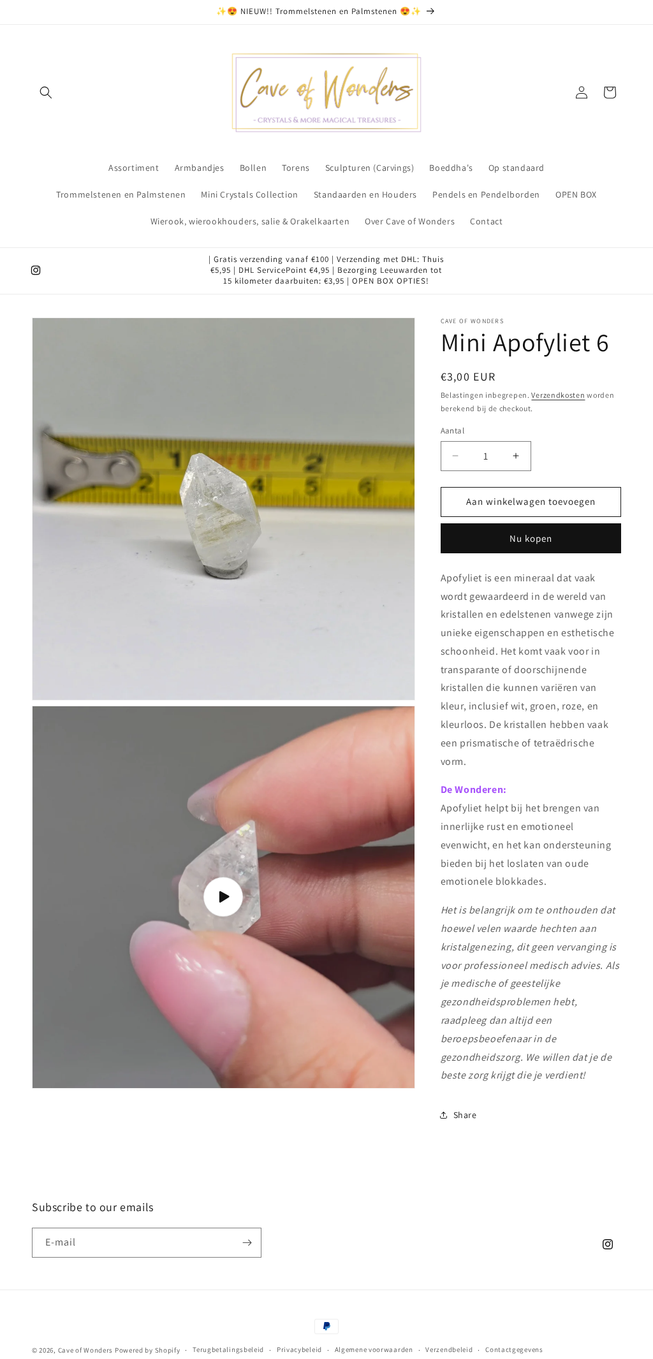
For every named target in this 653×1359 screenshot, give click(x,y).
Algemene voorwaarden (374, 1349)
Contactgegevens (514, 1349)
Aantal (452, 430)
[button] (46, 92)
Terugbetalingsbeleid (228, 1349)
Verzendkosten (558, 395)
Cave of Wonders (86, 1350)
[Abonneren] (247, 1243)
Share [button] (465, 1115)
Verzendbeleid (449, 1349)
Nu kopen (531, 538)
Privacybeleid (299, 1349)
